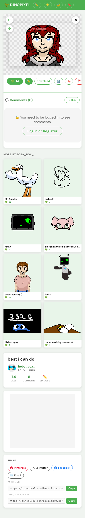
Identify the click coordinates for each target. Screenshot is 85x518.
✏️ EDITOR (37, 5)
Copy (71, 488)
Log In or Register (42, 131)
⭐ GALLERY (48, 5)
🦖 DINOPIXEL (17, 4)
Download (43, 81)
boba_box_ (26, 366)
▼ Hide (72, 100)
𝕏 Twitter (42, 468)
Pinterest (20, 468)
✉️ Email (15, 475)
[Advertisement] (42, 421)
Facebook (64, 468)
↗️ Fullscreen (58, 81)
